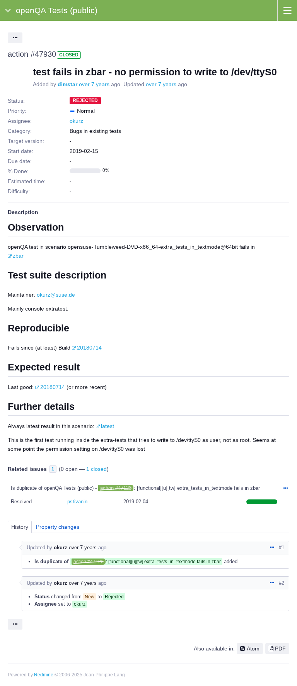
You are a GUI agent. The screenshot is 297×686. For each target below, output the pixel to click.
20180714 (89, 348)
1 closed (96, 469)
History (19, 527)
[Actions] (285, 488)
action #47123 (115, 488)
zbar (18, 256)
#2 (281, 583)
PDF (280, 648)
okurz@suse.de (56, 295)
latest (107, 426)
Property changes (57, 527)
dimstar (67, 84)
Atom (253, 648)
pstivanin (77, 501)
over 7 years (94, 84)
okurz (76, 121)
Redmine (43, 675)
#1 (281, 547)
